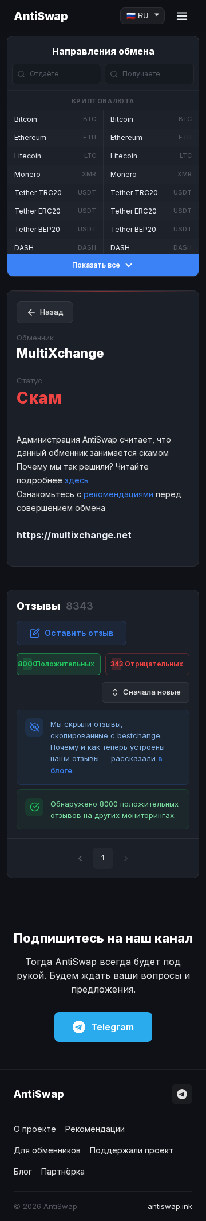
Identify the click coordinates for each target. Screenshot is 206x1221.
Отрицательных (147, 664)
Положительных (56, 664)
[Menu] (182, 16)
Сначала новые (152, 691)
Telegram (112, 1027)
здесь (77, 480)
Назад (52, 311)
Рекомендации (95, 1129)
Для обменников (47, 1150)
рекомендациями (118, 494)
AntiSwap (41, 16)
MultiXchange (60, 353)
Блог (23, 1171)
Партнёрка (63, 1171)
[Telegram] (182, 1094)
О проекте (35, 1129)
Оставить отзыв (79, 633)
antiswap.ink (170, 1206)
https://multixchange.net (74, 535)
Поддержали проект (131, 1150)
